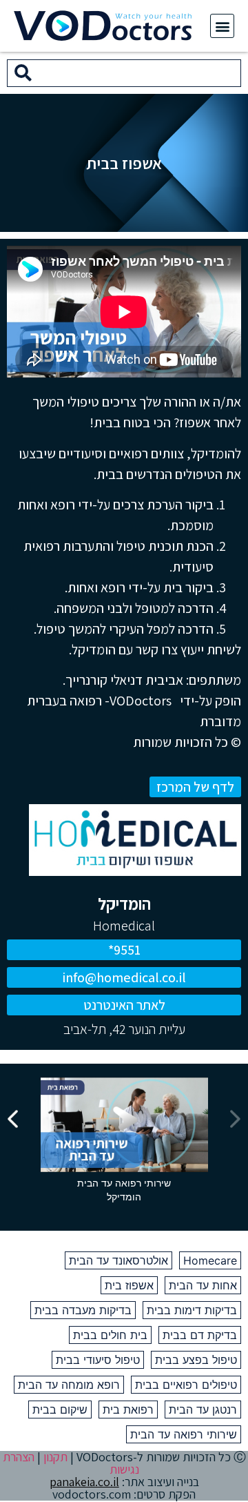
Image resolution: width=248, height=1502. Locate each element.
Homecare (210, 1260)
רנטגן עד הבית (203, 1409)
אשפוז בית (129, 1285)
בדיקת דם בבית (200, 1335)
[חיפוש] (23, 73)
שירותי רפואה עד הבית (183, 1434)
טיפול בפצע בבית (196, 1360)
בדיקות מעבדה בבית (83, 1310)
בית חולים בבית (110, 1335)
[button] (222, 26)
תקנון (55, 1457)
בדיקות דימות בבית (192, 1310)
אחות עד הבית (203, 1285)
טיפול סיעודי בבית (98, 1360)
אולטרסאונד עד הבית (118, 1260)
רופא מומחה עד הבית (69, 1385)
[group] (124, 1143)
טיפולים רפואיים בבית (186, 1385)
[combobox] (139, 73)
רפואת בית (128, 1409)
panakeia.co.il (84, 1482)
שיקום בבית (59, 1409)
